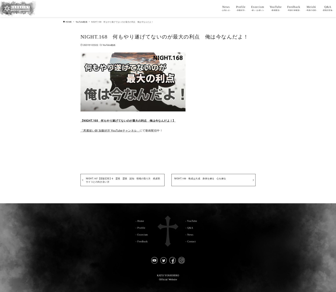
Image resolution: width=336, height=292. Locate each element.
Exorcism (142, 234)
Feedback (142, 241)
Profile (141, 227)
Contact (191, 241)
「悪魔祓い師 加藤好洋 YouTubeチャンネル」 (110, 130)
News (190, 234)
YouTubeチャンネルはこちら (168, 148)
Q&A (190, 227)
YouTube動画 (109, 44)
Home (140, 221)
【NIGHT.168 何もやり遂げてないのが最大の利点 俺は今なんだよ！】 (128, 120)
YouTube (192, 221)
